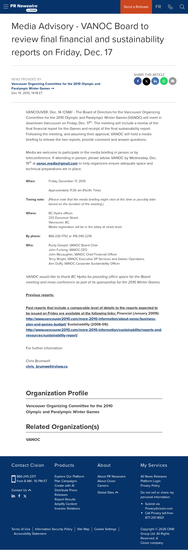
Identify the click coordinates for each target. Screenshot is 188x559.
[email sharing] (173, 81)
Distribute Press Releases (66, 492)
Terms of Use (20, 529)
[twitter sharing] (146, 82)
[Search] (182, 7)
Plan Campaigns (66, 481)
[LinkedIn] (13, 496)
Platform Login (151, 481)
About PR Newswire (111, 476)
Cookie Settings (105, 529)
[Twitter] (25, 496)
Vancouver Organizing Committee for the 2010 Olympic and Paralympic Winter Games (69, 409)
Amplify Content (66, 504)
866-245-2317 (26, 476)
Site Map (83, 529)
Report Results (65, 499)
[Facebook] (19, 496)
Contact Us (19, 490)
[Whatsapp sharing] (164, 81)
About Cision (106, 481)
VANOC (33, 439)
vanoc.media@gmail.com (57, 163)
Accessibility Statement (30, 533)
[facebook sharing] (138, 81)
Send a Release (136, 6)
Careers (103, 485)
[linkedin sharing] (155, 81)
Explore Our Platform (69, 476)
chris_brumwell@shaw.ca (47, 366)
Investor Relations (67, 508)
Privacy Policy (150, 485)
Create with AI (64, 485)
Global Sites (106, 492)
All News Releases (154, 476)
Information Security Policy (53, 529)
